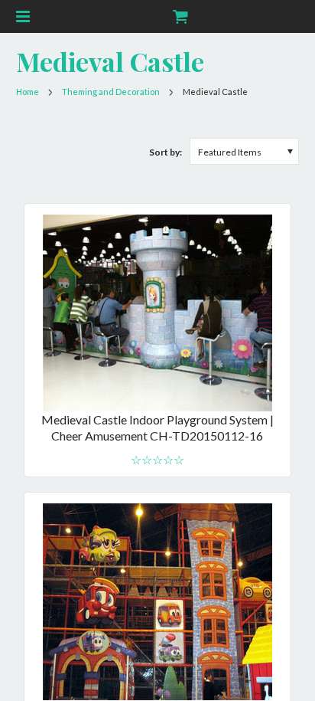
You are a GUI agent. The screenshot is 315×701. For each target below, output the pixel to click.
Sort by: (165, 152)
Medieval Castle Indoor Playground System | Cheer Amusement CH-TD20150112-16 (157, 427)
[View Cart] (179, 16)
